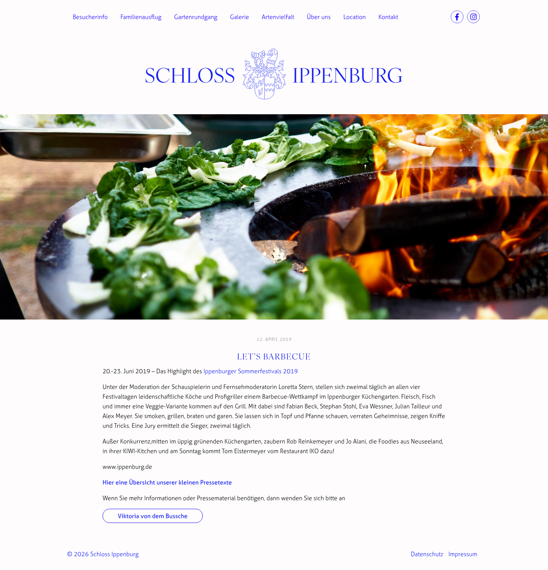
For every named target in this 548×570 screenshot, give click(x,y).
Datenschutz (427, 554)
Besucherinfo (90, 17)
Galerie (239, 17)
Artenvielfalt (278, 17)
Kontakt (388, 17)
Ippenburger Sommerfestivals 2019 (251, 371)
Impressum (462, 554)
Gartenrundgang (195, 17)
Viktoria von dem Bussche (153, 516)
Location (354, 17)
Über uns (319, 17)
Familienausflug (140, 17)
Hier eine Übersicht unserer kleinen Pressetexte (167, 482)
